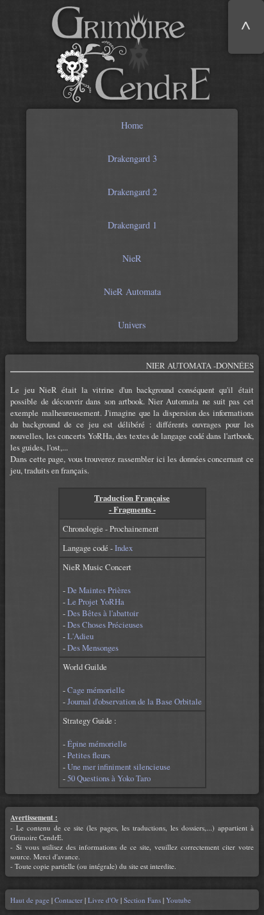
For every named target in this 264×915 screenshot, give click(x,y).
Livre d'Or (103, 900)
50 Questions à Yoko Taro (109, 778)
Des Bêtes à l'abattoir (102, 613)
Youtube (177, 900)
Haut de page (30, 900)
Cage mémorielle (96, 690)
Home (132, 125)
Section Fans (142, 900)
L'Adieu (80, 636)
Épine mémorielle (97, 743)
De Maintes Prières (99, 590)
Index (124, 547)
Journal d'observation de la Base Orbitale (134, 701)
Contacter (69, 900)
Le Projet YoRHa (95, 601)
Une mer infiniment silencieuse (118, 766)
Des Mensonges (93, 647)
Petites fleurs (88, 755)
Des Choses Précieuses (105, 624)
